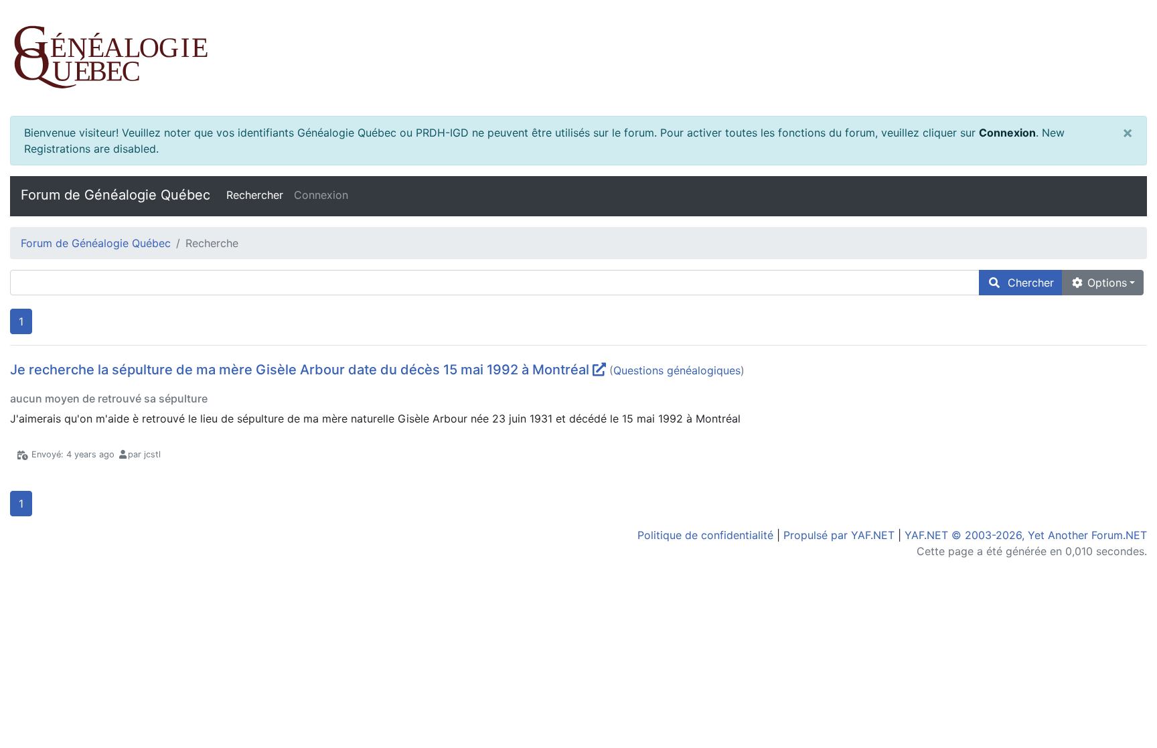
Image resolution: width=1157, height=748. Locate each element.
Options (1105, 282)
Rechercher (254, 195)
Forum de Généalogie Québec (115, 195)
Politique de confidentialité (705, 535)
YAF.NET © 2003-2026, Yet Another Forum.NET (1026, 535)
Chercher (1027, 282)
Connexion (1007, 132)
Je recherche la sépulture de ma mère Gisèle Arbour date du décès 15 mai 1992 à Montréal (299, 370)
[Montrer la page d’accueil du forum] (578, 58)
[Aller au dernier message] (599, 370)
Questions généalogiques (677, 370)
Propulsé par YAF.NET (839, 535)
